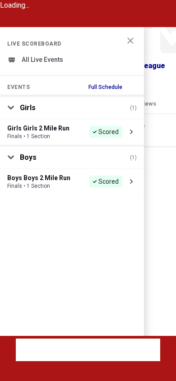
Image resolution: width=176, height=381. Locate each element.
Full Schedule (105, 87)
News (148, 103)
